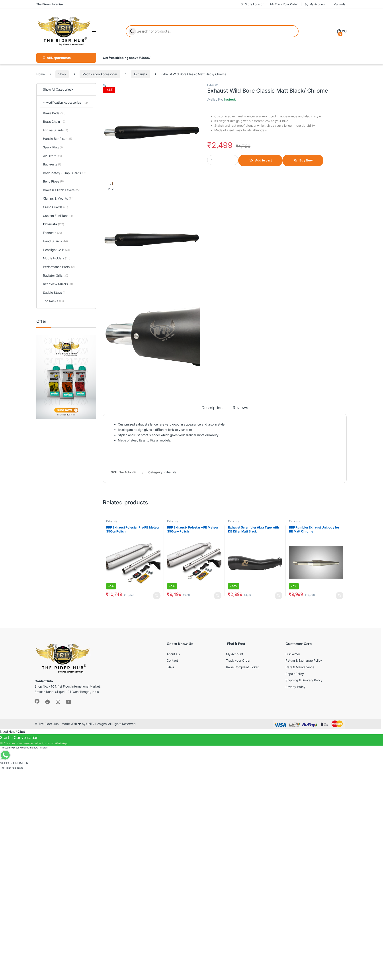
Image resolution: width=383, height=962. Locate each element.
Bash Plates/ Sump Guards (64, 173)
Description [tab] (212, 408)
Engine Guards (55, 130)
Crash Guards (55, 207)
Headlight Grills (56, 250)
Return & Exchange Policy (303, 660)
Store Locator (254, 4)
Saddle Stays (55, 292)
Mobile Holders (56, 258)
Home (40, 74)
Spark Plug (53, 147)
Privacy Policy (295, 687)
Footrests (52, 233)
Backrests (52, 164)
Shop (62, 74)
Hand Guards (55, 241)
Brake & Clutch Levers (61, 190)
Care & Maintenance (299, 667)
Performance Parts (59, 267)
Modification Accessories (100, 74)
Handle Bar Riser (57, 138)
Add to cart (263, 160)
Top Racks (53, 301)
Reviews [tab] (240, 408)
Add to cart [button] (156, 595)
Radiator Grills (55, 275)
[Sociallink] (37, 701)
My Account (317, 4)
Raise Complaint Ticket (242, 667)
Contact (172, 660)
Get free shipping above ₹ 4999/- (127, 58)
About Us (173, 654)
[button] (105, 85)
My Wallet (340, 4)
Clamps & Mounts (58, 198)
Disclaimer (292, 654)
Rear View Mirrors (58, 284)
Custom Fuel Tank (58, 216)
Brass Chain (54, 121)
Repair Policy (294, 674)
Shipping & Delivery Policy (303, 680)
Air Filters (52, 156)
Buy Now (306, 160)
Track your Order (238, 660)
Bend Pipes (53, 181)
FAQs (170, 667)
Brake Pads (54, 113)
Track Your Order (286, 4)
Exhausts (140, 74)
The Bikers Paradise (49, 4)
